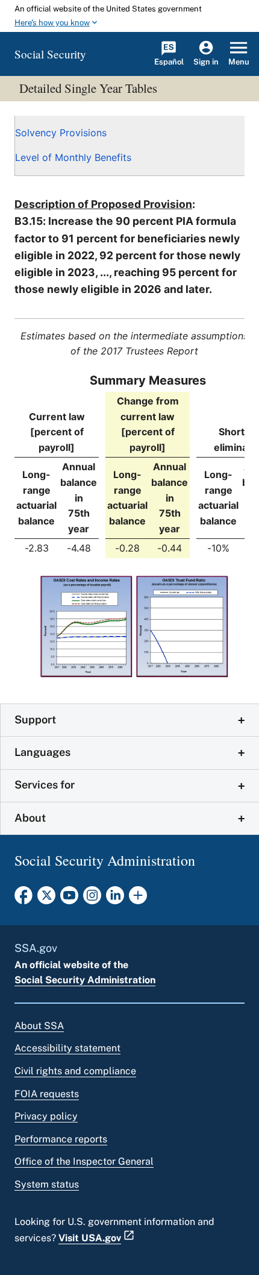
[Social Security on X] (46, 898)
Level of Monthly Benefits (73, 157)
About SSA (39, 1025)
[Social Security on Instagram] (92, 898)
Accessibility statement (67, 1048)
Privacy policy (46, 1116)
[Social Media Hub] (138, 898)
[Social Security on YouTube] (69, 898)
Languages (42, 752)
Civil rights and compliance (75, 1071)
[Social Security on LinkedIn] (115, 898)
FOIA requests (46, 1094)
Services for (44, 784)
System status (46, 1184)
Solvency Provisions (61, 133)
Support (35, 719)
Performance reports (60, 1139)
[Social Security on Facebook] (23, 898)
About (30, 817)
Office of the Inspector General (84, 1161)
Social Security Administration (84, 980)
